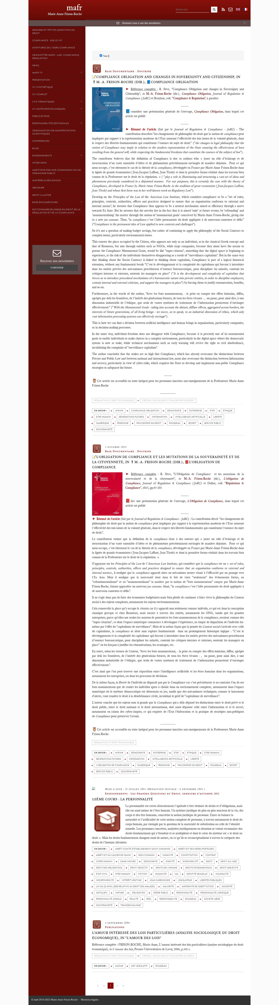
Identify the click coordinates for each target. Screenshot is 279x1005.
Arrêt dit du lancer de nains (113, 855)
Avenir (119, 410)
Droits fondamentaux (198, 867)
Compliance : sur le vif (47, 40)
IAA (176, 874)
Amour (119, 966)
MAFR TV (37, 72)
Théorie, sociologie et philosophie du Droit (168, 400)
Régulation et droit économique (114, 400)
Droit (209, 861)
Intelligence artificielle (190, 417)
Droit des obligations (109, 867)
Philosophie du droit (148, 423)
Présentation (41, 80)
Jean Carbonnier (160, 880)
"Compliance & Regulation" (188, 98)
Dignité (170, 861)
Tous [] (106, 56)
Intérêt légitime (132, 880)
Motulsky (101, 893)
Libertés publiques (211, 880)
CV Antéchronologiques (48, 109)
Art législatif (139, 966)
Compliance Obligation (145, 410)
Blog (35, 148)
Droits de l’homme (166, 867)
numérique (102, 423)
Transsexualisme (131, 905)
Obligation (138, 893)
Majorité (168, 886)
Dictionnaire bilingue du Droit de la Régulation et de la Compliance (56, 211)
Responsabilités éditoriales (50, 123)
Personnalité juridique (214, 893)
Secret (192, 423)
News (35, 65)
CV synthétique (42, 87)
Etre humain (103, 417)
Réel (148, 899)
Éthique (227, 410)
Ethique (191, 753)
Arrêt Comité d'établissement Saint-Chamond (142, 849)
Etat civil (101, 874)
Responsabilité (168, 899)
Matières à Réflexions (46, 180)
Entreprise (195, 410)
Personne (122, 423)
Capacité (167, 855)
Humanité (161, 874)
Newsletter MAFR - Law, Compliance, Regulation (56, 57)
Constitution (189, 855)
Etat (212, 410)
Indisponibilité (105, 880)
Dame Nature (128, 861)
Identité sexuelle (196, 874)
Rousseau (174, 423)
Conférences (41, 141)
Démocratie (174, 410)
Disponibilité (190, 861)
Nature (119, 893)
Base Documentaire (45, 202)
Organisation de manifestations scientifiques (54, 132)
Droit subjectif (229, 867)
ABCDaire (38, 187)
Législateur (185, 880)
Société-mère (212, 899)
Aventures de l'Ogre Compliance (53, 47)
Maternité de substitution (198, 886)
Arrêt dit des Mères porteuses (196, 849)
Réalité (134, 899)
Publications (41, 116)
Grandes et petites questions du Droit (53, 32)
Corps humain (104, 861)
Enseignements (42, 155)
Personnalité (184, 893)
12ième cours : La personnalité (122, 799)
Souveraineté (104, 429)
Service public (212, 423)
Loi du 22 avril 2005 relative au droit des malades (125, 886)
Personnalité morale (109, 899)
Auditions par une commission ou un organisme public (56, 172)
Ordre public (160, 893)
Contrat (211, 855)
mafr (74, 7)
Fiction (142, 874)
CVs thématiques (43, 101)
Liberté (217, 417)
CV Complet (39, 94)
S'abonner (56, 267)
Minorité (227, 886)
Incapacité (222, 874)
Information (159, 417)
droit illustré (41, 195)
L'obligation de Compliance (112, 765)
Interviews (39, 162)
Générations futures (131, 417)
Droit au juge (229, 861)
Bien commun (146, 855)
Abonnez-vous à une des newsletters (141, 23)
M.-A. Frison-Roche (159, 93)
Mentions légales (90, 999)
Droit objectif (139, 867)
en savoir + (100, 410)
